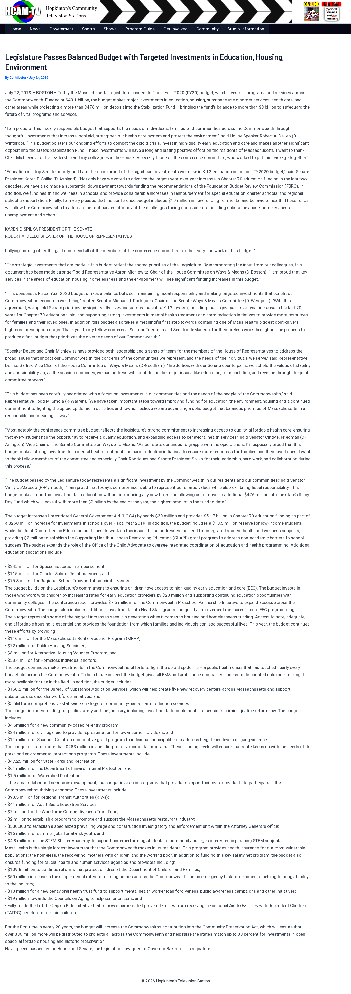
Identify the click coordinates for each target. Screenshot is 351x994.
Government (61, 28)
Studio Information (245, 28)
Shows (110, 28)
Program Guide (140, 28)
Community (207, 28)
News (35, 28)
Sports (88, 28)
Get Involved (175, 28)
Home (15, 28)
